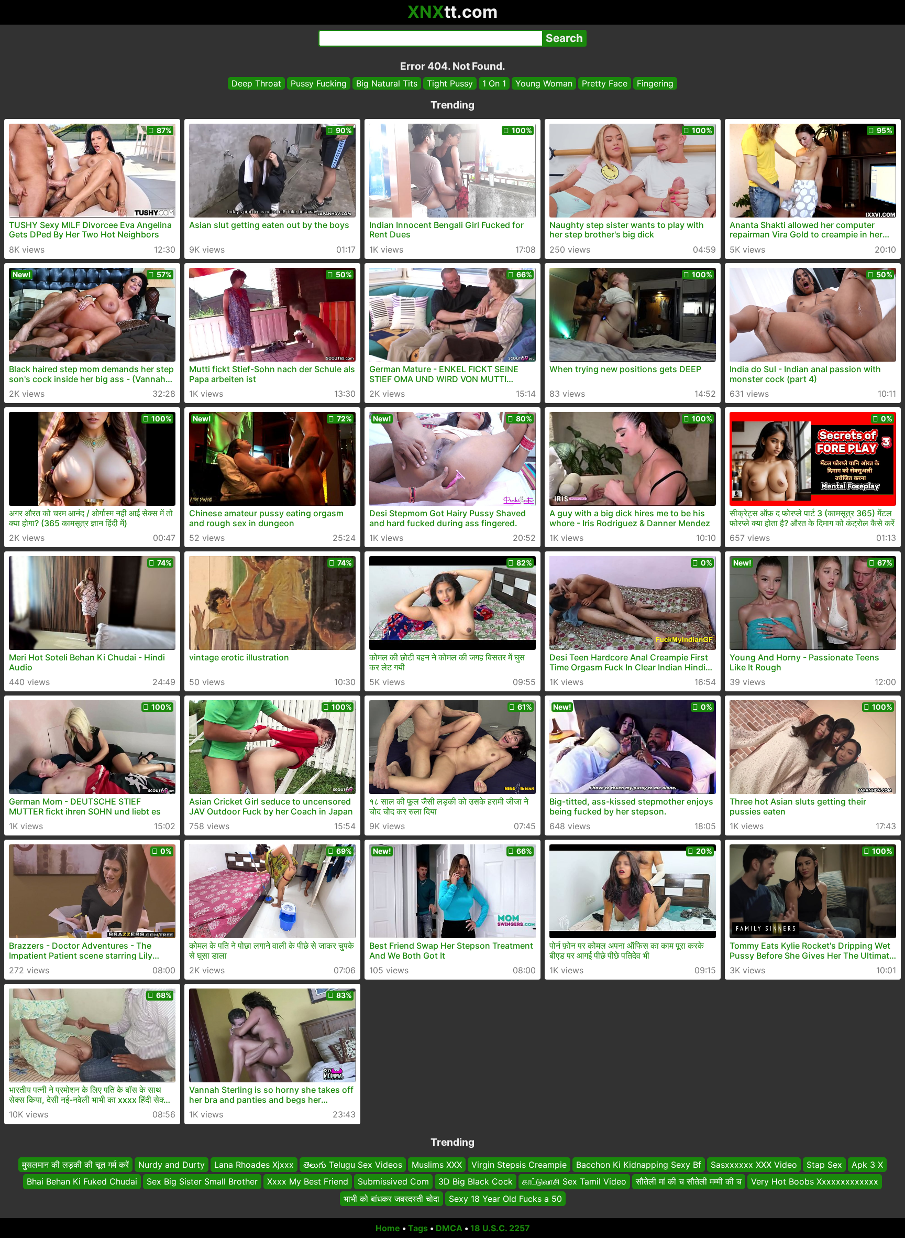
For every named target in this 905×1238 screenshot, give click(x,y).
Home (388, 1228)
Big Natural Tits (386, 83)
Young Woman (543, 83)
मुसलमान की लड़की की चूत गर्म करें (75, 1164)
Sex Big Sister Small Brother (202, 1182)
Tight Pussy (450, 83)
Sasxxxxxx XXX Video (754, 1164)
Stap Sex (824, 1164)
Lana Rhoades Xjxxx (254, 1164)
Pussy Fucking (319, 83)
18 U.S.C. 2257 (500, 1228)
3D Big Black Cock (475, 1182)
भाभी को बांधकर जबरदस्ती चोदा (391, 1198)
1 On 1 (494, 83)
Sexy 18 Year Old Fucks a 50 (505, 1198)
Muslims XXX (437, 1164)
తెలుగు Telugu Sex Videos (352, 1164)
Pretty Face (604, 83)
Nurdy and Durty (171, 1164)
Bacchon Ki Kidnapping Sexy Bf (638, 1164)
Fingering (655, 83)
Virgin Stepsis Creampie (519, 1164)
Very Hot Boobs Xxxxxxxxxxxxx (814, 1182)
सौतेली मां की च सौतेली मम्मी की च (689, 1182)
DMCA (449, 1228)
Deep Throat (256, 83)
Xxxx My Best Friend (307, 1182)
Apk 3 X (867, 1164)
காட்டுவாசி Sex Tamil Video (574, 1182)
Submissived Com (393, 1182)
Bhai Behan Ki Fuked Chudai (82, 1182)
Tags (418, 1228)
